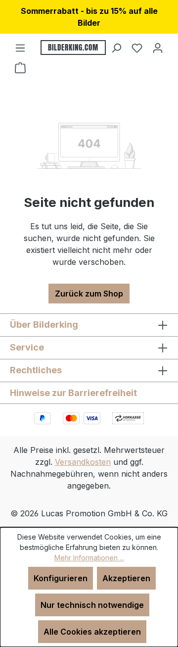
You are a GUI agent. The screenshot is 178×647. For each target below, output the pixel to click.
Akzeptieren (126, 578)
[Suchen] (116, 47)
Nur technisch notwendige (92, 605)
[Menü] (20, 47)
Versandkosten (83, 462)
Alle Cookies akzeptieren (92, 632)
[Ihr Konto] (157, 47)
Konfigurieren (61, 578)
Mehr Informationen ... (89, 557)
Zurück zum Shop (89, 294)
